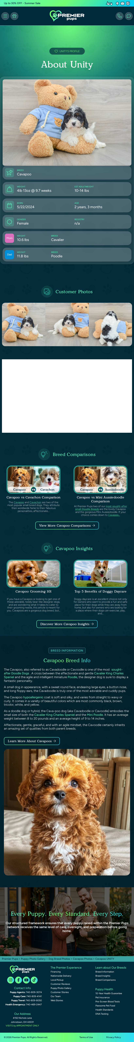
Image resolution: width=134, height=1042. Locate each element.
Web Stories (57, 1000)
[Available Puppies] (14, 16)
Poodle (72, 677)
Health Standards (104, 1009)
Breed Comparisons (105, 980)
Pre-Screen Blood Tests (107, 1001)
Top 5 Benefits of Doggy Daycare (100, 591)
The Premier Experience (66, 967)
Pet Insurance (102, 997)
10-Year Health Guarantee (108, 993)
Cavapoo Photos (82, 958)
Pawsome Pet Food (105, 1005)
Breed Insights (102, 975)
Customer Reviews (60, 984)
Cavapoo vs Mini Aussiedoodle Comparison (100, 499)
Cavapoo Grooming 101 (33, 591)
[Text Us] (129, 16)
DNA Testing (101, 1013)
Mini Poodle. (95, 715)
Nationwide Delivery (61, 975)
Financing (56, 971)
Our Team (56, 996)
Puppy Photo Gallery (33, 958)
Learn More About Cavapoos (30, 741)
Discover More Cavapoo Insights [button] (64, 624)
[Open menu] (5, 16)
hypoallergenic (33, 697)
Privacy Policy (113, 1037)
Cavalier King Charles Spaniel (54, 715)
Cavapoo (19, 502)
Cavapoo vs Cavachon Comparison (33, 497)
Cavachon (35, 502)
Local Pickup (57, 980)
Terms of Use (86, 1037)
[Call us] (120, 16)
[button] (117, 3)
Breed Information (104, 971)
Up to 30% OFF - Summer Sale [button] (22, 3)
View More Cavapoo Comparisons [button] (65, 525)
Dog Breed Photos (59, 958)
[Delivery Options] (110, 3)
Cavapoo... (114, 514)
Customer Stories (60, 992)
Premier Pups (10, 958)
